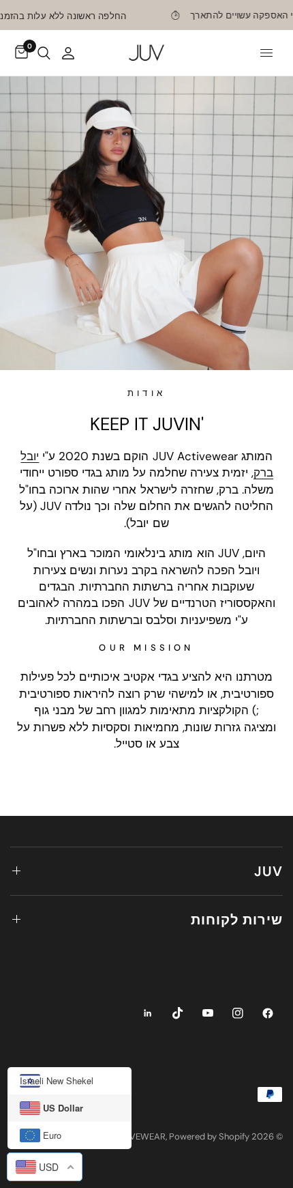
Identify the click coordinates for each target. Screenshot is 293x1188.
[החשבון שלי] (68, 53)
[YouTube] (208, 1013)
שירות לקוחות (237, 920)
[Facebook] (268, 1013)
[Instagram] (238, 1013)
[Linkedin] (148, 1013)
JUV (268, 871)
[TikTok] (178, 1013)
